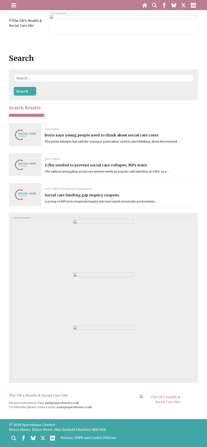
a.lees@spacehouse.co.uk (74, 407)
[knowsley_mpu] (103, 298)
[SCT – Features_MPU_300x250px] (103, 245)
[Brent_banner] (123, 24)
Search (22, 91)
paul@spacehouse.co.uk (62, 403)
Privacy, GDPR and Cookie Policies (88, 438)
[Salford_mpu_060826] (103, 351)
